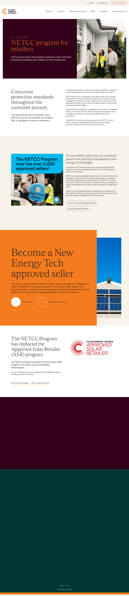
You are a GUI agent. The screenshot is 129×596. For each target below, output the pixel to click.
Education (103, 11)
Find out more (16, 450)
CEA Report (33, 513)
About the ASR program (20, 383)
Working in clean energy (77, 11)
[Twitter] (65, 499)
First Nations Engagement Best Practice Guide (35, 530)
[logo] (9, 11)
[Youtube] (68, 499)
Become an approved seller (78, 209)
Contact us (14, 515)
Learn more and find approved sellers (82, 203)
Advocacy (49, 11)
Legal (61, 585)
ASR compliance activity (40, 383)
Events (93, 11)
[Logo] (64, 490)
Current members (17, 523)
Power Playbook (34, 517)
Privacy (67, 585)
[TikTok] (72, 499)
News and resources (119, 11)
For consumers (51, 521)
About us (14, 519)
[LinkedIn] (62, 499)
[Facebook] (56, 499)
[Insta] (59, 499)
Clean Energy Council (63, 589)
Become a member (119, 3)
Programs (61, 11)
